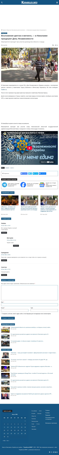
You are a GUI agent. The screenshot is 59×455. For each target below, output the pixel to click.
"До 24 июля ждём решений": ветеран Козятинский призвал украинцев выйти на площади (29, 208)
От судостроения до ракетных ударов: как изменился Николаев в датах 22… (30, 334)
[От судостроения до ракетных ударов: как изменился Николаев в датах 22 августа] (5, 337)
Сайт (32, 307)
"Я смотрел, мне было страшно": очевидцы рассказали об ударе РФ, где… (29, 359)
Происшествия (34, 421)
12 (14, 427)
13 (18, 427)
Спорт (32, 424)
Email (3, 307)
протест (12, 167)
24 (7, 433)
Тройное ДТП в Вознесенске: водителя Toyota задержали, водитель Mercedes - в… (32, 366)
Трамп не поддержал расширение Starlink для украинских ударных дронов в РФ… (31, 393)
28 (21, 433)
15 (25, 427)
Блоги (40, 410)
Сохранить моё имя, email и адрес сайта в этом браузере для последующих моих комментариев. (26, 313)
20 (18, 430)
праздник (7, 167)
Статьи (38, 424)
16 (4, 430)
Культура (39, 413)
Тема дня (33, 426)
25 (11, 433)
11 (11, 427)
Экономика (33, 429)
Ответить (4, 232)
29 (25, 433)
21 (21, 430)
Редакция (47, 415)
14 (21, 427)
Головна (47, 412)
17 (7, 430)
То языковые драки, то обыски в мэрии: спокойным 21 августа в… (27, 341)
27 (18, 433)
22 (25, 430)
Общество (9, 30)
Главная (4, 30)
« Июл (4, 440)
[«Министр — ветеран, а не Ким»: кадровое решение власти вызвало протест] (10, 200)
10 (7, 427)
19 (14, 430)
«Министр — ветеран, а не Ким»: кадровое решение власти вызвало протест (8, 208)
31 (7, 436)
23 (4, 433)
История (33, 413)
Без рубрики (34, 410)
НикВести (4, 89)
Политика (33, 418)
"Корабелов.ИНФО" (28, 447)
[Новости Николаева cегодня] (29, 2)
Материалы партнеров (51, 423)
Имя (2, 302)
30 (4, 436)
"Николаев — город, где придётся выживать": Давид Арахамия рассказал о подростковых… (34, 352)
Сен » (8, 440)
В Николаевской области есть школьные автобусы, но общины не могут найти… (31, 327)
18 (11, 430)
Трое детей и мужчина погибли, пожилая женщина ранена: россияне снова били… (32, 387)
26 (14, 433)
